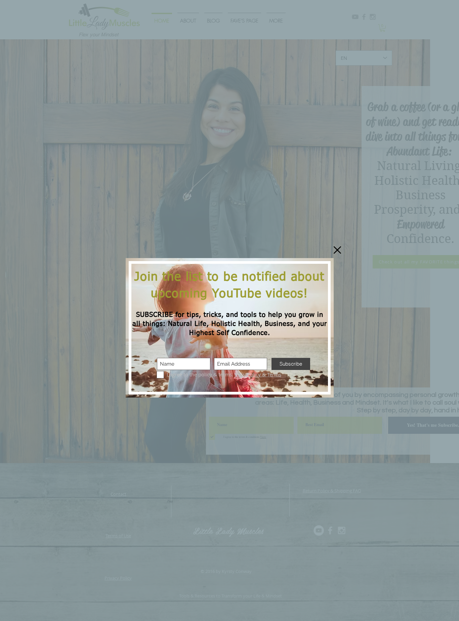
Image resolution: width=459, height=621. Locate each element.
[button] (337, 250)
